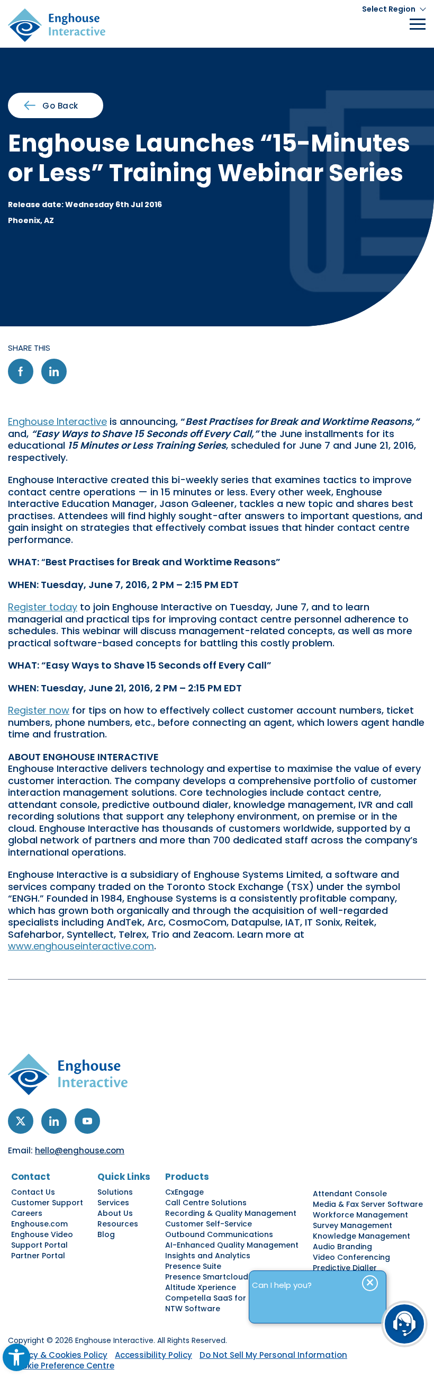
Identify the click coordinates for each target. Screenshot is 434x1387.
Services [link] (113, 1202)
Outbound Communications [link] (219, 1234)
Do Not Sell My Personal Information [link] (273, 1355)
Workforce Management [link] (360, 1215)
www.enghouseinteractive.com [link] (81, 946)
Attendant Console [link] (350, 1193)
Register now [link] (38, 710)
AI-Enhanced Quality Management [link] (232, 1245)
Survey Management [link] (352, 1225)
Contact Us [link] (33, 1192)
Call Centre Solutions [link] (206, 1202)
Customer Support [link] (47, 1202)
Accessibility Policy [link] (153, 1355)
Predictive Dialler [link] (345, 1267)
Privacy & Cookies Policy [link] (57, 1355)
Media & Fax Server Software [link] (368, 1204)
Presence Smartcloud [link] (206, 1277)
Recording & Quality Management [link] (230, 1213)
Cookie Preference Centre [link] (62, 1365)
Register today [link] (42, 607)
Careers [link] (26, 1213)
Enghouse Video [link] (42, 1234)
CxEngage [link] (184, 1192)
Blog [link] (106, 1234)
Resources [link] (117, 1224)
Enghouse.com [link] (39, 1224)
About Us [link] (115, 1213)
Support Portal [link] (39, 1245)
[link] (16, 1357)
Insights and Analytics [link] (207, 1255)
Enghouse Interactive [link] (57, 421)
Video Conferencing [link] (351, 1257)
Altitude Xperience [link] (200, 1287)
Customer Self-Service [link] (208, 1224)
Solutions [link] (115, 1192)
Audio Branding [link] (342, 1246)
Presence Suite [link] (193, 1266)
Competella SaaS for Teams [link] (220, 1298)
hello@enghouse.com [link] (79, 1150)
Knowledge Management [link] (361, 1236)
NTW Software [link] (192, 1308)
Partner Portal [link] (38, 1255)
